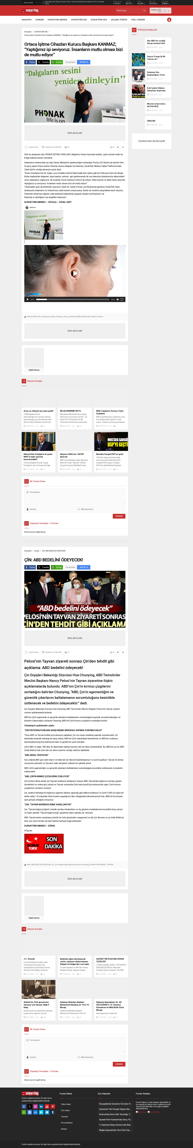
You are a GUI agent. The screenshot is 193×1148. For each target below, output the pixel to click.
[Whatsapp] (24, 1112)
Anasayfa (28, 32)
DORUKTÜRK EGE (41, 32)
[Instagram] (35, 1106)
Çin (53, 865)
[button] (75, 273)
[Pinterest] (53, 1106)
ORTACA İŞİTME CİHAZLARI (79, 317)
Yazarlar (64, 1117)
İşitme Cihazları (56, 317)
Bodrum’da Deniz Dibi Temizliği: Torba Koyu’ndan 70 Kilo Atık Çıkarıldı (71, 3)
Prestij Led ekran (97, 317)
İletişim (64, 1129)
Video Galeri (66, 1104)
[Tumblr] (53, 1112)
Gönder (59, 62)
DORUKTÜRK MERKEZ (98, 865)
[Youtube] (47, 1106)
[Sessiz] (117, 299)
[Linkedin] (41, 1106)
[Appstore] (35, 1112)
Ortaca (65, 317)
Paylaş (32, 62)
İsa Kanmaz (45, 317)
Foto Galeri (65, 1110)
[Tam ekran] (122, 299)
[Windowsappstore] (47, 1112)
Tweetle (45, 62)
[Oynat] (27, 299)
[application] (74, 273)
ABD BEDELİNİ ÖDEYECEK (41, 865)
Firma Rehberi (67, 1123)
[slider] (72, 299)
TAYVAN (110, 865)
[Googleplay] (41, 1112)
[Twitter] (29, 1106)
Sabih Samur (34, 147)
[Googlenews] (29, 1112)
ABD (28, 865)
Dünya (36, 551)
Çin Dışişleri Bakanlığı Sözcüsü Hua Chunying (72, 865)
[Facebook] (24, 1106)
